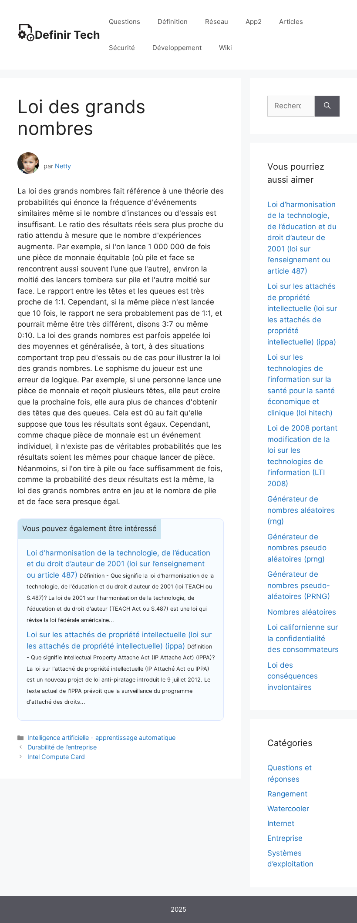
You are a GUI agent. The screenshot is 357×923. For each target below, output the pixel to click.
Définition (173, 21)
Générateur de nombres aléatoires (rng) (301, 510)
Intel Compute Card (56, 756)
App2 (254, 21)
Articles (291, 21)
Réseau (216, 21)
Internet (280, 823)
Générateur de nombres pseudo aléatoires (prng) (297, 547)
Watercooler (288, 808)
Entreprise (285, 838)
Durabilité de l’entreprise (62, 747)
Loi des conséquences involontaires (292, 676)
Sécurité (122, 47)
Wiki (225, 47)
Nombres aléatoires (301, 612)
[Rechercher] (327, 106)
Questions (124, 21)
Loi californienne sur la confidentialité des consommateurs (303, 638)
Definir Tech (67, 34)
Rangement (287, 793)
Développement (177, 47)
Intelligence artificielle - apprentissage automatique (101, 737)
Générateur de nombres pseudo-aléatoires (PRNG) (298, 585)
